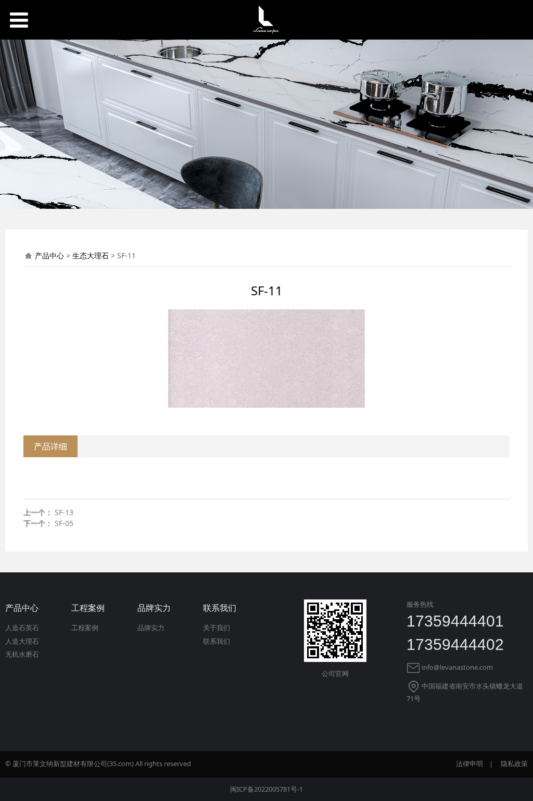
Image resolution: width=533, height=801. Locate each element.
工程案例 (84, 627)
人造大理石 (22, 641)
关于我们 (216, 627)
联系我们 (216, 641)
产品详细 (50, 446)
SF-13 (64, 512)
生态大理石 (90, 255)
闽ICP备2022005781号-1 (266, 789)
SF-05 (64, 523)
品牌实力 (150, 627)
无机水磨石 (22, 654)
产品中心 (49, 255)
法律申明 (469, 763)
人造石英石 (22, 627)
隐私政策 (514, 763)
